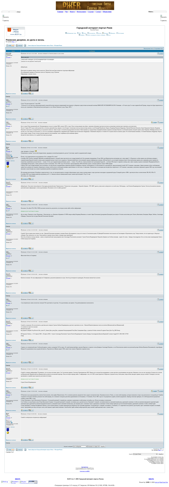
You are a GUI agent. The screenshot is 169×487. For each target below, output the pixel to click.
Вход (109, 35)
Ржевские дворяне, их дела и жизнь (25, 40)
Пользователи (92, 33)
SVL (86, 469)
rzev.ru (157, 482)
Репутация (8, 57)
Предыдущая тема (148, 48)
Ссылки (91, 11)
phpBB (81, 468)
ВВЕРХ (17, 479)
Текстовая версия (84, 466)
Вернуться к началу (11, 93)
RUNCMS (82, 469)
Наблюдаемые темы (71, 33)
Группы (99, 33)
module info (92, 469)
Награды (106, 33)
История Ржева (58, 45)
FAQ (80, 33)
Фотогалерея (81, 11)
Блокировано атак (84, 471)
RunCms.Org (164, 482)
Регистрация (121, 33)
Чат (66, 11)
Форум (72, 11)
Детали (12, 160)
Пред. (13, 41)
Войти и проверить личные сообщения (96, 35)
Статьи (98, 11)
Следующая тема (158, 48)
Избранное (112, 33)
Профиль (82, 35)
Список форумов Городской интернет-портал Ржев (40, 45)
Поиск (84, 33)
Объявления (107, 11)
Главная (60, 11)
